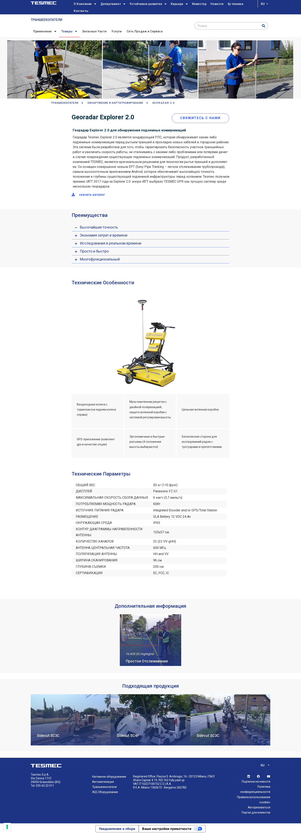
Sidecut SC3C (48, 735)
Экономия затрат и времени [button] (103, 235)
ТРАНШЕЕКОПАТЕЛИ (64, 102)
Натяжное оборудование (109, 776)
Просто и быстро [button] (94, 251)
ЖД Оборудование (105, 792)
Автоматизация (103, 781)
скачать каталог (91, 195)
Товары (67, 31)
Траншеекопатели (46, 20)
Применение (42, 31)
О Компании (83, 4)
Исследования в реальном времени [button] (110, 243)
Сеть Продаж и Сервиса (145, 31)
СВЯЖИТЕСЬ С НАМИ (200, 118)
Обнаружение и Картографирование (115, 102)
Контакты (81, 11)
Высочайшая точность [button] (99, 227)
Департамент (111, 4)
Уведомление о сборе (117, 829)
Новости (216, 4)
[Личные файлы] (43, 3)
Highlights (147, 654)
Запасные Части (94, 31)
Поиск (202, 26)
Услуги (116, 31)
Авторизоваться (259, 807)
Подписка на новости (256, 781)
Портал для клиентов (256, 812)
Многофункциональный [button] (100, 259)
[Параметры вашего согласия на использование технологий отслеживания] (7, 827)
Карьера (177, 4)
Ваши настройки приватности (166, 829)
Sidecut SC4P (128, 735)
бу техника (235, 4)
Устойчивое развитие (146, 4)
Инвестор (199, 4)
